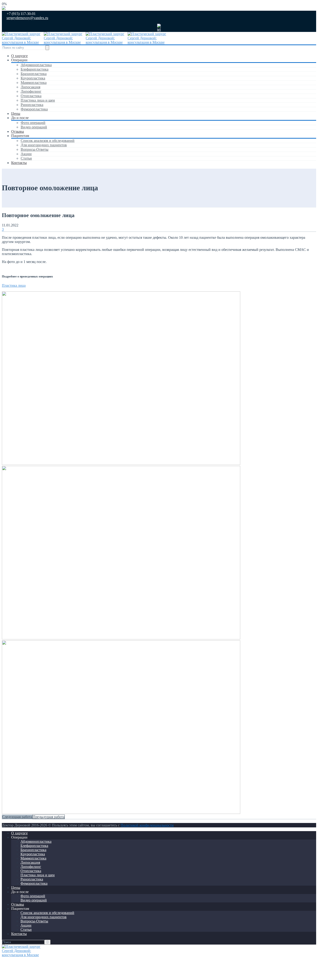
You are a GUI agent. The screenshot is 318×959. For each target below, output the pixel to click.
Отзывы (17, 131)
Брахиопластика (34, 74)
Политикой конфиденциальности (147, 825)
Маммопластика (34, 83)
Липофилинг (31, 91)
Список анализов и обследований (47, 141)
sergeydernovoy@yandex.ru (27, 18)
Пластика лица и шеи (38, 100)
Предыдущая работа (48, 817)
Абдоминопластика (36, 65)
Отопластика (31, 96)
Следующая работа (17, 817)
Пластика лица (14, 285)
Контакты (19, 163)
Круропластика (33, 78)
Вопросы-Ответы (34, 149)
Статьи (26, 158)
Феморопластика (34, 109)
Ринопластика (32, 105)
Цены (15, 114)
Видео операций (34, 127)
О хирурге (19, 56)
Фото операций (33, 123)
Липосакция (30, 87)
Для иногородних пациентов (44, 145)
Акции (26, 154)
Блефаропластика (34, 69)
